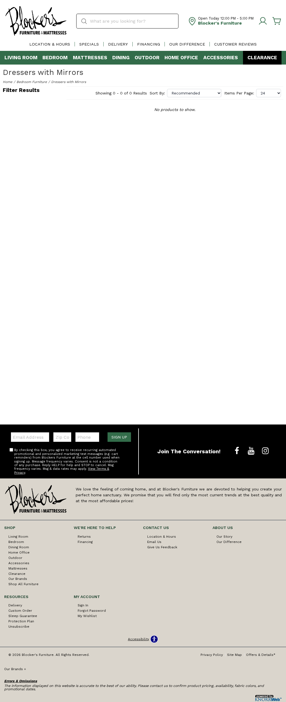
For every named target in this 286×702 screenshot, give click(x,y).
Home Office (181, 57)
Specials (89, 44)
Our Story (224, 537)
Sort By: (157, 93)
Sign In (83, 605)
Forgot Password (92, 611)
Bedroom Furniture (31, 82)
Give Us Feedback (162, 547)
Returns (84, 537)
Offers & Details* (260, 655)
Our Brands (17, 579)
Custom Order (20, 611)
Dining (121, 57)
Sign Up (119, 437)
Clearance (262, 57)
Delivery (118, 44)
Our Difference (187, 44)
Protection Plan (21, 621)
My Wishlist (87, 616)
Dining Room (18, 547)
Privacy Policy (212, 655)
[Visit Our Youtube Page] (252, 451)
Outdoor (147, 57)
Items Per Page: (239, 93)
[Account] (263, 21)
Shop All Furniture (23, 584)
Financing (148, 44)
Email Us (154, 542)
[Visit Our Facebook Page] (237, 451)
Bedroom (55, 57)
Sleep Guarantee (22, 616)
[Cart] (277, 21)
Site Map (234, 655)
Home (7, 82)
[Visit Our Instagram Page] (265, 451)
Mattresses (90, 57)
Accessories (220, 57)
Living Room (20, 57)
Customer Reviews (235, 44)
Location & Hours (49, 44)
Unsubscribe (18, 627)
